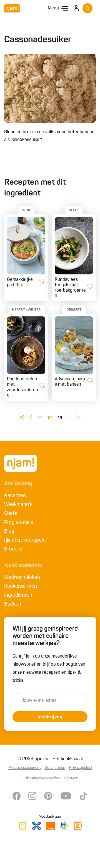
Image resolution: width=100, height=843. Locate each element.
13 (60, 418)
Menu (53, 8)
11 (40, 418)
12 (49, 418)
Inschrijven (50, 717)
